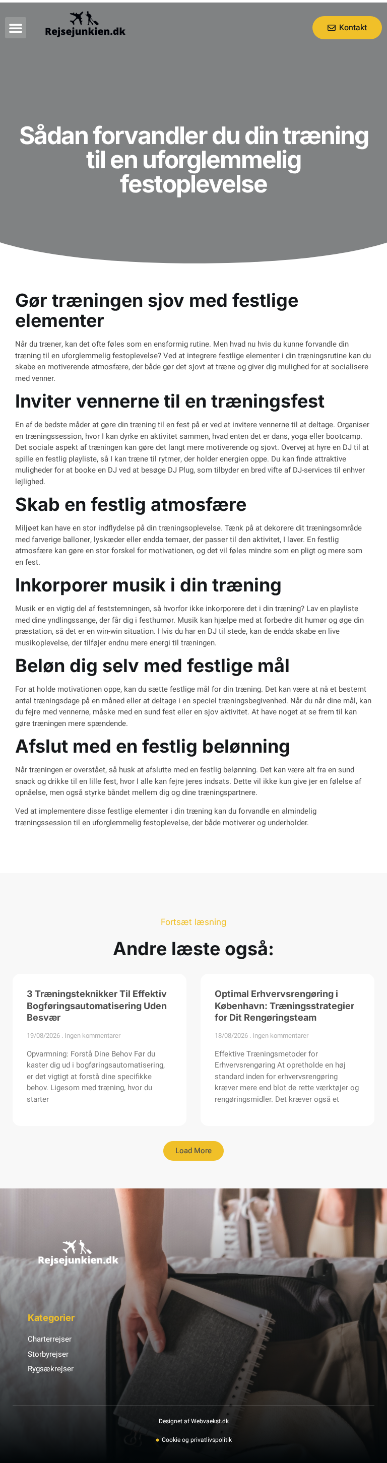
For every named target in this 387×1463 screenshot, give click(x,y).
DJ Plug (181, 470)
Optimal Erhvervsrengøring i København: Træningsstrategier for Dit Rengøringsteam (284, 1005)
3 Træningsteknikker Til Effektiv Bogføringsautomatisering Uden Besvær (97, 1005)
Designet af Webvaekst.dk (194, 1421)
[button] (15, 27)
